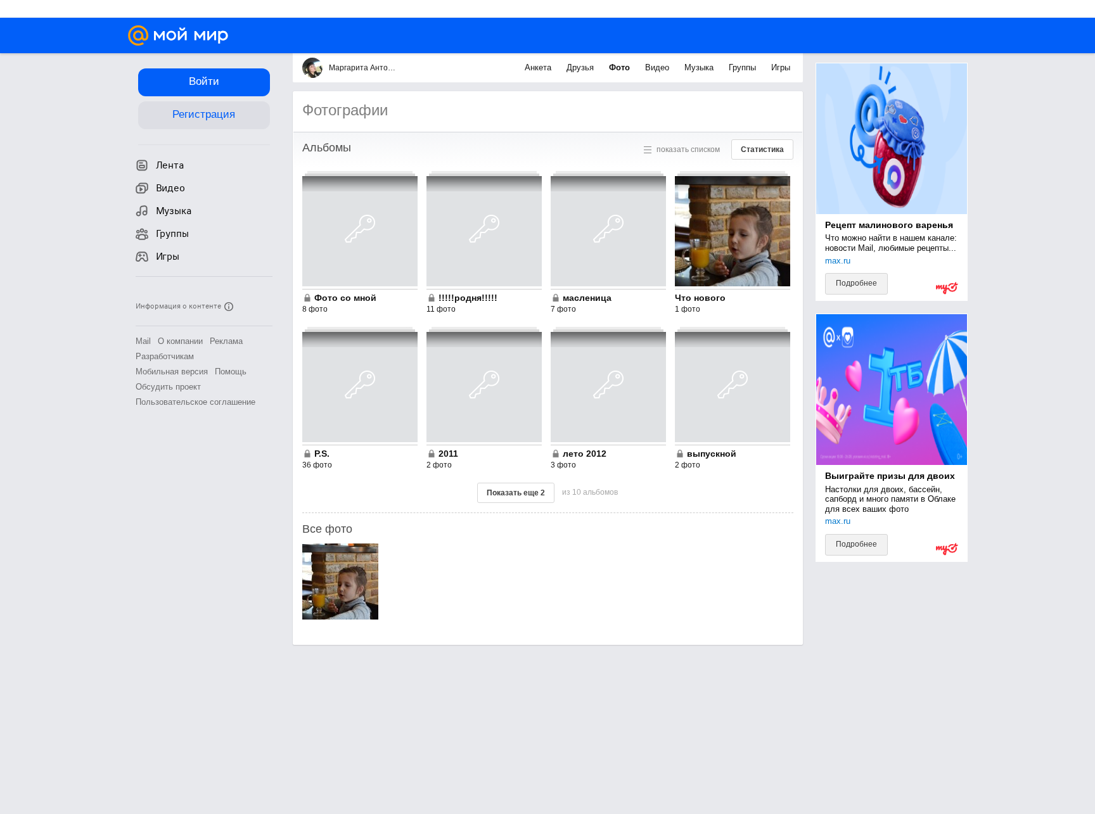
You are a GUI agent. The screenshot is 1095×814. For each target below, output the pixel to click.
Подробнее (856, 283)
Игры (780, 67)
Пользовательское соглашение (195, 402)
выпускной (711, 453)
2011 (448, 453)
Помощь (231, 371)
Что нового (700, 298)
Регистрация (203, 114)
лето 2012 (584, 453)
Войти (204, 81)
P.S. (322, 453)
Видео (658, 67)
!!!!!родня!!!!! (468, 298)
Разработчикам (165, 356)
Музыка (700, 67)
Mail (143, 341)
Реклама (226, 341)
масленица (587, 298)
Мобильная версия (172, 371)
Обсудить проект (168, 386)
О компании (180, 341)
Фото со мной (345, 298)
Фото (620, 67)
